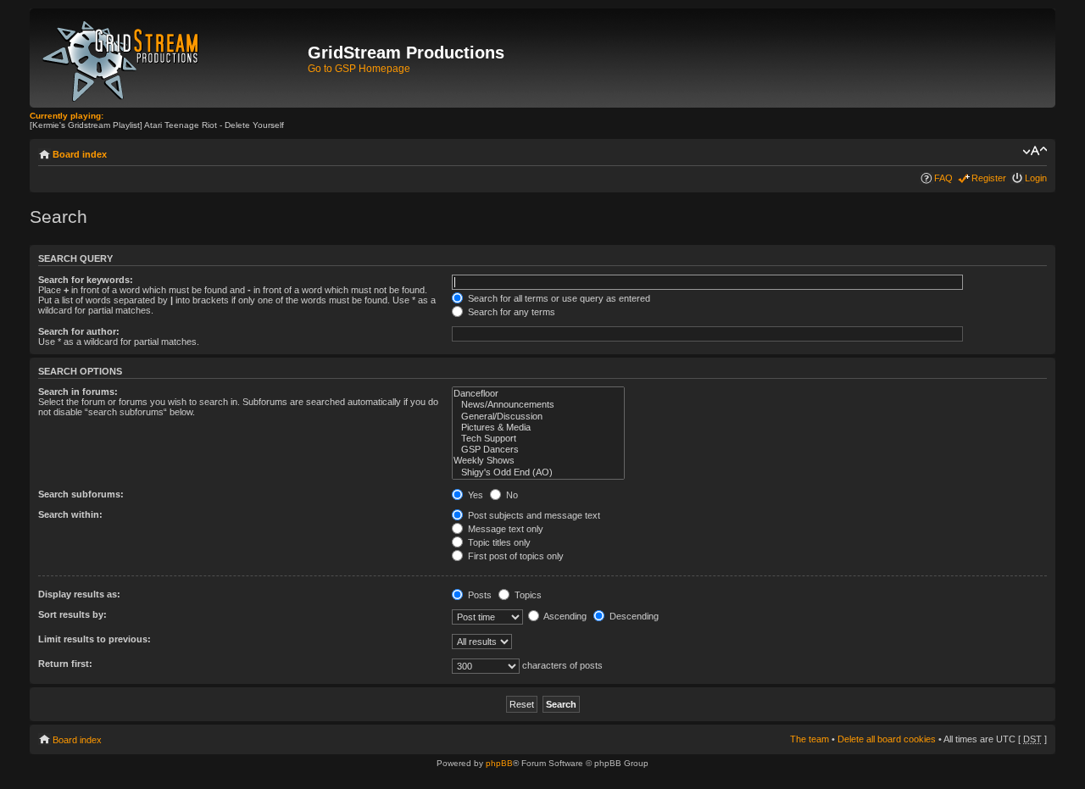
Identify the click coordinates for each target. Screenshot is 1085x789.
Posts (478, 595)
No (511, 495)
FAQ (943, 178)
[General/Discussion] (538, 416)
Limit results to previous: (94, 639)
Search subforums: (81, 494)
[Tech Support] (538, 438)
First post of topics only (514, 556)
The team (809, 739)
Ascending (564, 616)
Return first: (65, 663)
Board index (80, 154)
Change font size (1034, 150)
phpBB (499, 763)
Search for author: (79, 331)
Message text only (504, 529)
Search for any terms (510, 312)
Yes (474, 495)
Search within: (70, 514)
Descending (633, 616)
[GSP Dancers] (538, 449)
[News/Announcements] (538, 404)
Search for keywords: (85, 280)
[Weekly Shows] (538, 460)
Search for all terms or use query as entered (557, 298)
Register (988, 178)
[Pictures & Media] (538, 427)
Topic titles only (498, 542)
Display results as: (79, 594)
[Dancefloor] (538, 393)
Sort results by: (72, 614)
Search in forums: (78, 391)
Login (1036, 178)
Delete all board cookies (886, 739)
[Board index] (171, 58)
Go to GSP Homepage (359, 69)
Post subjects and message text (532, 515)
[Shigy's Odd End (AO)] (538, 472)
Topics (527, 595)
